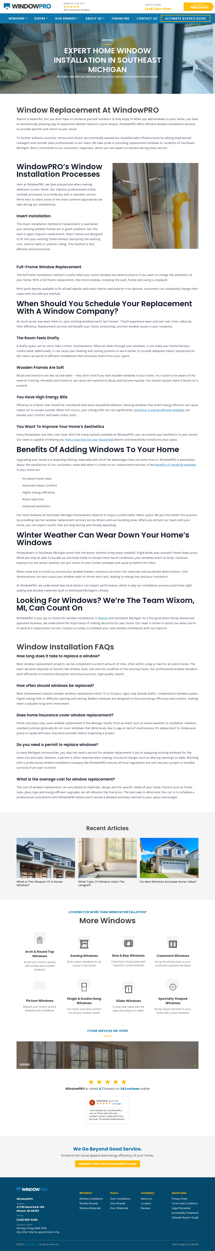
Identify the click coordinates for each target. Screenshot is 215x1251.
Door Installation (120, 1198)
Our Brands (65, 18)
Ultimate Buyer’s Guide (185, 18)
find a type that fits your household (89, 439)
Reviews (145, 1208)
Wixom (103, 618)
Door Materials (119, 1208)
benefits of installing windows (175, 465)
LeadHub (193, 1244)
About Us (94, 18)
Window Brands (88, 1203)
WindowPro (30, 1244)
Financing (120, 18)
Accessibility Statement (185, 1213)
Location (146, 1203)
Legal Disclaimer (181, 1208)
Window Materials (90, 1208)
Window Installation (91, 1198)
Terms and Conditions (185, 1203)
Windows (16, 18)
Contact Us (147, 18)
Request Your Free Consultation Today (107, 1164)
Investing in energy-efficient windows (159, 410)
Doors (39, 18)
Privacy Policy (179, 1198)
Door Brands (117, 1203)
